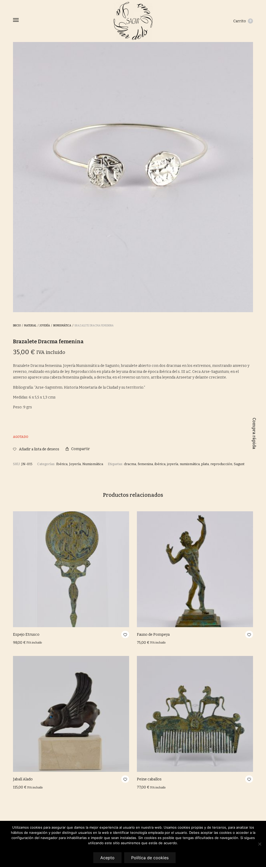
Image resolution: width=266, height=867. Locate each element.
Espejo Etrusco (26, 634)
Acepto (107, 857)
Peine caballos (149, 779)
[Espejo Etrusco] (71, 569)
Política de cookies (150, 857)
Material (30, 325)
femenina (145, 464)
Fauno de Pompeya (153, 634)
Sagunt (239, 464)
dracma (130, 464)
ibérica (160, 464)
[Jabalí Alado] (71, 714)
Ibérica (62, 464)
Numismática (62, 325)
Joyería (45, 325)
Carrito (242, 21)
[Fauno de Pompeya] (195, 569)
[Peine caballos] (195, 714)
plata (205, 464)
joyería (172, 464)
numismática (190, 464)
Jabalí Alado (23, 779)
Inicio (17, 325)
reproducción (221, 464)
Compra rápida (254, 433)
